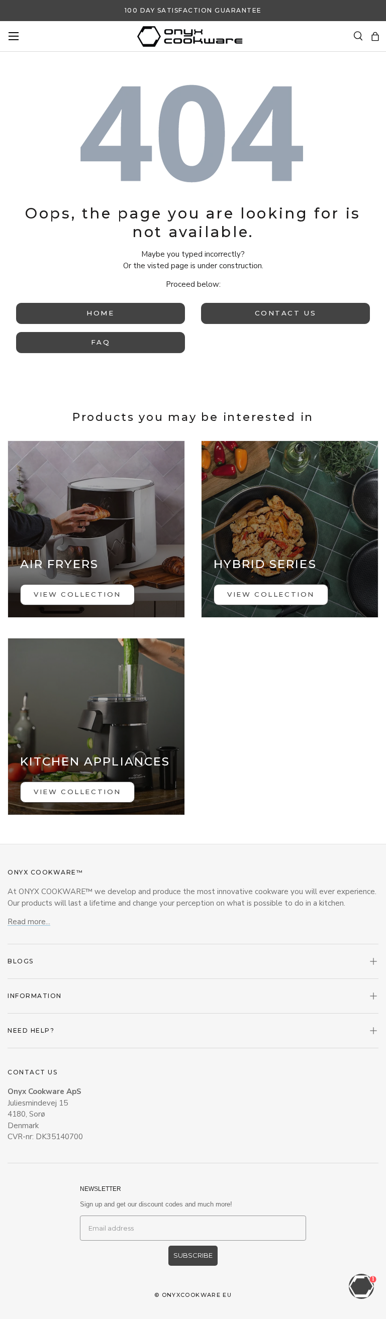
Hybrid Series (265, 564)
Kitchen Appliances (95, 761)
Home (100, 313)
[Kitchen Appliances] (96, 726)
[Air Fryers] (96, 529)
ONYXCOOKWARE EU (197, 1294)
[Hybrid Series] (290, 529)
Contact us (286, 313)
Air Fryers (59, 564)
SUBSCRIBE (193, 1255)
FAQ (101, 342)
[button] (375, 36)
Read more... (29, 922)
